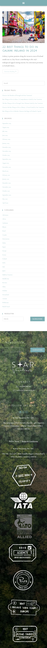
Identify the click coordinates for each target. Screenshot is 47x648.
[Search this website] (23, 83)
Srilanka (4, 291)
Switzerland (5, 295)
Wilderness (5, 302)
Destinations (5, 239)
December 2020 (6, 183)
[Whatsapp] (26, 412)
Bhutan (4, 227)
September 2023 (6, 159)
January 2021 (5, 179)
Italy (3, 267)
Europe (4, 251)
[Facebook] (20, 412)
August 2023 (5, 163)
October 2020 (6, 191)
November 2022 (6, 167)
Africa (4, 219)
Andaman (5, 223)
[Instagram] (23, 412)
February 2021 (6, 175)
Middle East (5, 279)
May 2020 (5, 199)
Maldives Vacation (7, 275)
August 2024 (5, 127)
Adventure (5, 215)
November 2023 (6, 151)
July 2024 (4, 131)
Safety (4, 287)
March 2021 (5, 171)
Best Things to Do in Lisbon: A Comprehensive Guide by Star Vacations (22, 99)
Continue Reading (11, 71)
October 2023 (6, 155)
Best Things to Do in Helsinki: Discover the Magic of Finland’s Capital (21, 111)
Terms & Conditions (30, 441)
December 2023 (6, 147)
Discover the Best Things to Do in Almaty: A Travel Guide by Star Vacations (23, 107)
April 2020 (5, 203)
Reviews (4, 283)
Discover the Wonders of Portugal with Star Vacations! (17, 95)
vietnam (4, 298)
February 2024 (6, 139)
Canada (4, 235)
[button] (23, 3)
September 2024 (6, 123)
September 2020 (6, 195)
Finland (4, 259)
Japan (3, 271)
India (3, 263)
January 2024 (5, 143)
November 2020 (6, 187)
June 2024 (5, 135)
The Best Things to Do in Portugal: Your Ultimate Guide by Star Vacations (22, 103)
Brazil (4, 231)
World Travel (6, 306)
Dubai (4, 243)
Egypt (4, 247)
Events (4, 255)
